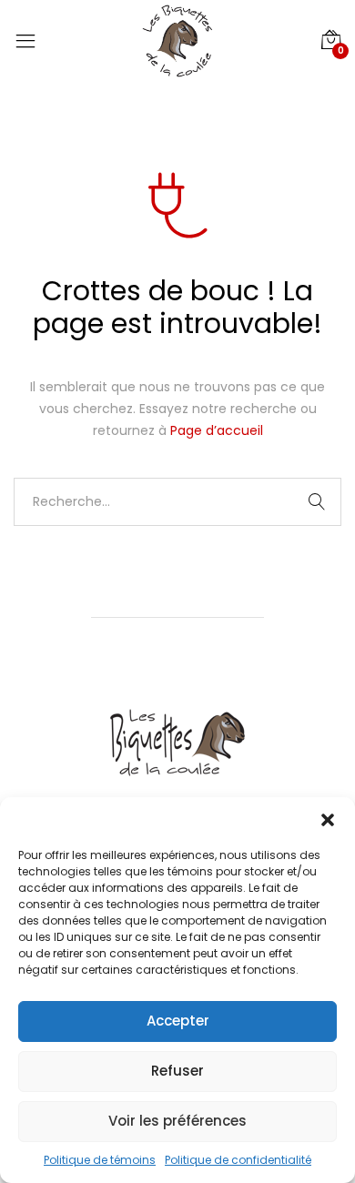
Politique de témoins (100, 1160)
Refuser (177, 1070)
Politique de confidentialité (238, 1160)
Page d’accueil (216, 430)
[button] (328, 820)
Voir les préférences (177, 1120)
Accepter (178, 1020)
